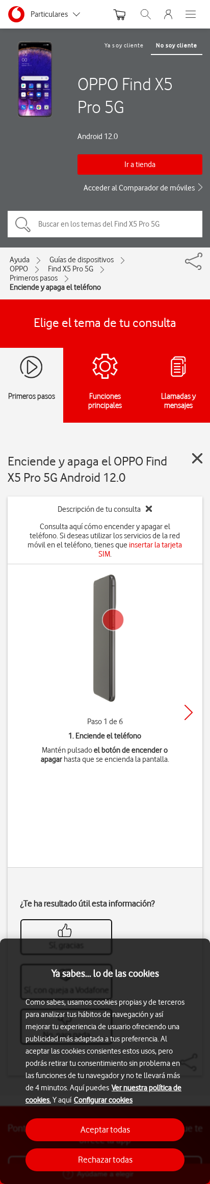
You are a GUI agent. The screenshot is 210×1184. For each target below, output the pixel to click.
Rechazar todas (105, 1159)
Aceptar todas (105, 1129)
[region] (105, 1061)
